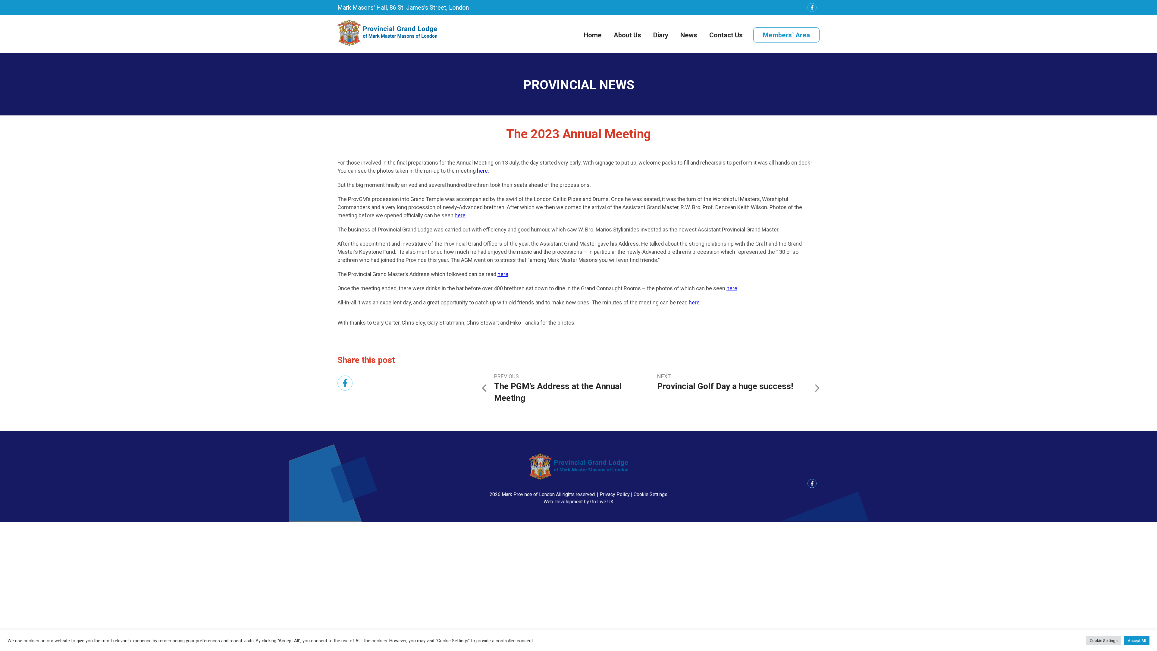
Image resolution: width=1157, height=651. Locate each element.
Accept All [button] (1137, 640)
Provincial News (578, 84)
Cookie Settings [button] (650, 494)
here (482, 171)
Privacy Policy (615, 494)
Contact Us (726, 35)
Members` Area (786, 35)
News (688, 35)
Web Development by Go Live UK (578, 502)
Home (593, 35)
